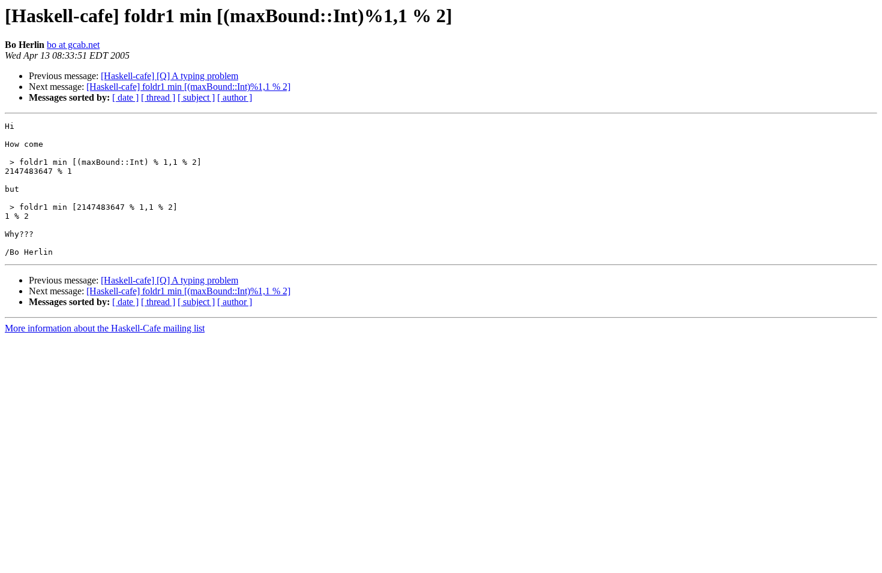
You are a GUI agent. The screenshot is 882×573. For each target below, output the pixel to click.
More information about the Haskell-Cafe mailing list (105, 328)
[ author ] (234, 97)
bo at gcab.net (73, 45)
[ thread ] (158, 97)
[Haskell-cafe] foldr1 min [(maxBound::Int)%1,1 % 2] (188, 87)
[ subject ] (196, 97)
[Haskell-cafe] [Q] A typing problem (169, 76)
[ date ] (125, 97)
